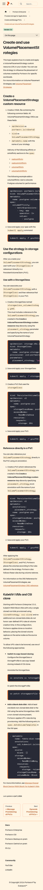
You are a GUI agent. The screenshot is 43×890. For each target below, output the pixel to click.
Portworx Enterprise (13, 830)
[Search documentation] (28, 4)
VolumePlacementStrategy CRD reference (20, 585)
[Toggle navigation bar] (4, 4)
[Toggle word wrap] (32, 191)
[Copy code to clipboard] (36, 191)
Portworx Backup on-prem (16, 839)
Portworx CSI (10, 834)
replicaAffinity (17, 159)
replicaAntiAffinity (19, 163)
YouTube (8, 865)
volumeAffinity (18, 167)
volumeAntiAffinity (19, 171)
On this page (10, 35)
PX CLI (8, 848)
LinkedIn (8, 869)
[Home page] (5, 12)
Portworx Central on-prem (16, 843)
